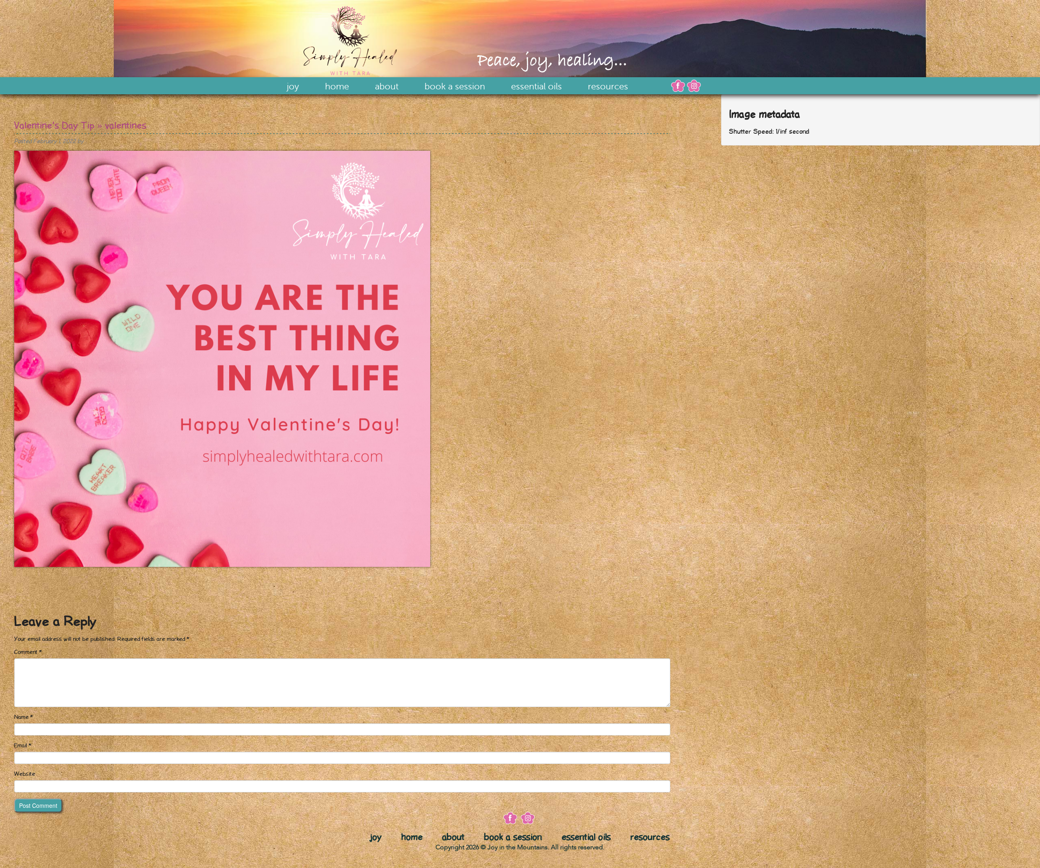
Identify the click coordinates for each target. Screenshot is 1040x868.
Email (23, 745)
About (387, 86)
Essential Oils (536, 86)
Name (23, 717)
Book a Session (455, 86)
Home (337, 86)
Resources (608, 86)
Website (24, 774)
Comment (28, 652)
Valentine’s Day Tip (54, 125)
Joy (293, 86)
